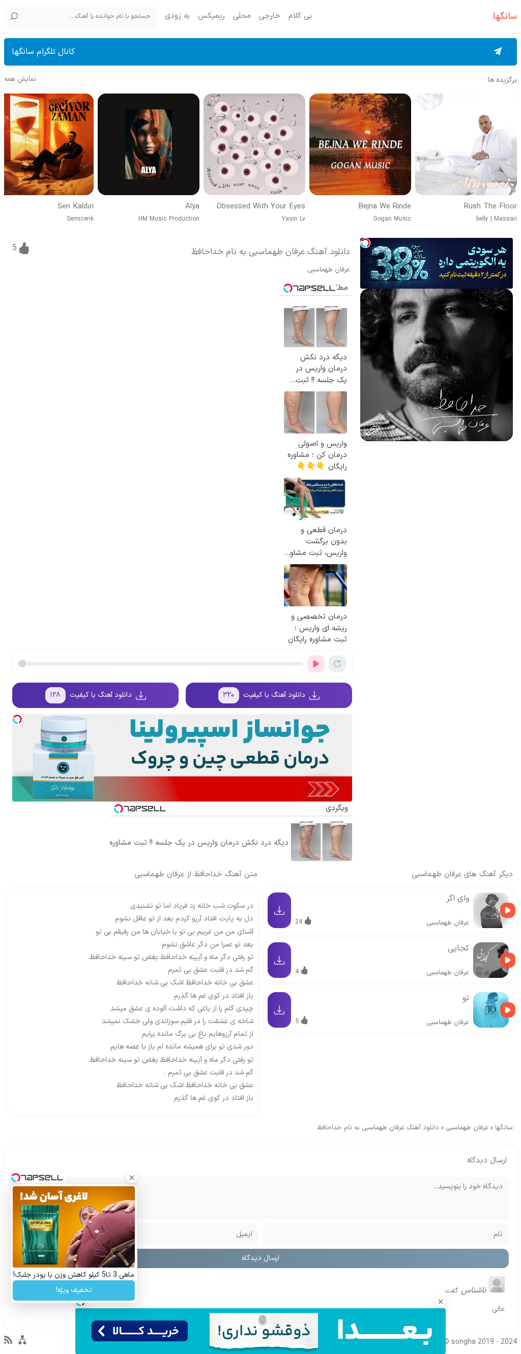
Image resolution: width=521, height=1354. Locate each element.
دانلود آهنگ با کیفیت (264, 695)
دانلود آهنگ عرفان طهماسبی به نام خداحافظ (270, 252)
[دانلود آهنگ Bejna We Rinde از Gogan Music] (360, 144)
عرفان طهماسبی (328, 270)
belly (482, 219)
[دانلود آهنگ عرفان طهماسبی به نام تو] (491, 1010)
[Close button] (441, 1302)
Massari (505, 219)
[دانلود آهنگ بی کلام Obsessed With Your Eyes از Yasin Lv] (254, 144)
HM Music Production (168, 219)
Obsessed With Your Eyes (261, 206)
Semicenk (80, 219)
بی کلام (300, 16)
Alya (192, 206)
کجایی (458, 948)
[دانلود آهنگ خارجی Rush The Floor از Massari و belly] (466, 144)
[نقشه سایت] (22, 1344)
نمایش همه (20, 79)
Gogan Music (392, 219)
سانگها (504, 1128)
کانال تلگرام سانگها (43, 52)
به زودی (177, 16)
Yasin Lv (293, 219)
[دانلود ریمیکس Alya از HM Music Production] (148, 144)
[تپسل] (365, 243)
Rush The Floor (490, 206)
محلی (242, 16)
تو (465, 998)
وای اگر (457, 899)
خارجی (269, 16)
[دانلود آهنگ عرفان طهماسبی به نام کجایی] (491, 960)
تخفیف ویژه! (74, 1290)
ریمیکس (211, 16)
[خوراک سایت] (8, 1342)
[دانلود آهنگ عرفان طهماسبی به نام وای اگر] (491, 910)
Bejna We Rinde (384, 206)
